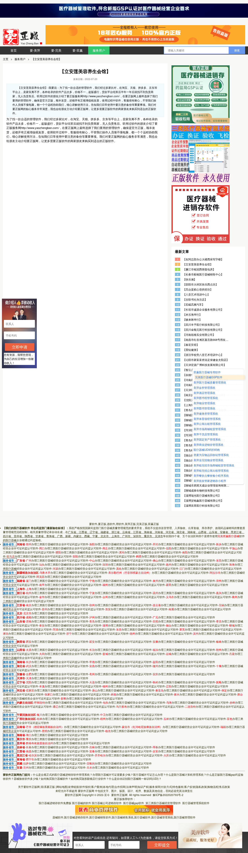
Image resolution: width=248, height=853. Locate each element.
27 (177, 390)
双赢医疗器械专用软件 (207, 372)
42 (177, 465)
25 (177, 380)
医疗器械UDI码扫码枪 (207, 450)
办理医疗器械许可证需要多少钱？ (112, 774)
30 (177, 405)
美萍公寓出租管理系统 (207, 424)
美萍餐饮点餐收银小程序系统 (211, 475)
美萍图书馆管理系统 (206, 398)
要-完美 (56, 50)
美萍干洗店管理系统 (206, 434)
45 (177, 480)
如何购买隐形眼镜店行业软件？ (90, 779)
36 (177, 435)
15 (177, 329)
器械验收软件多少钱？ (27, 779)
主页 (5, 59)
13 (177, 319)
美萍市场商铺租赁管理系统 (210, 429)
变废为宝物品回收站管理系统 (211, 455)
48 (177, 495)
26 (177, 385)
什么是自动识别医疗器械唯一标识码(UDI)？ (135, 779)
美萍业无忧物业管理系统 (208, 460)
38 (177, 445)
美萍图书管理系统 (204, 408)
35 (177, 430)
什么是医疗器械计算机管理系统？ (186, 774)
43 (177, 470)
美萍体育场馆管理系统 (207, 418)
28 (177, 395)
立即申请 (19, 347)
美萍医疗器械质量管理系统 (210, 382)
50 (177, 505)
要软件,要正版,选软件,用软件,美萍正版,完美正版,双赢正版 (124, 524)
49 (177, 500)
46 (177, 485)
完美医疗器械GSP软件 (208, 377)
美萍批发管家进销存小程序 (210, 480)
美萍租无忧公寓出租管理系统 (211, 470)
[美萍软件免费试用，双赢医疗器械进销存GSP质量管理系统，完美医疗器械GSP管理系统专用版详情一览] (124, 810)
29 (177, 400)
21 (177, 359)
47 (177, 490)
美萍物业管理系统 (204, 403)
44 (177, 475)
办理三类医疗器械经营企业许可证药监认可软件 (57, 544)
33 (177, 420)
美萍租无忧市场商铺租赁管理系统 (214, 465)
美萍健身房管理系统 (206, 413)
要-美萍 (35, 50)
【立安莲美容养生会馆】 (46, 59)
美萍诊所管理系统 (204, 387)
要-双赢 (77, 50)
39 (177, 450)
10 (177, 304)
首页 (13, 50)
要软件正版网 (86, 791)
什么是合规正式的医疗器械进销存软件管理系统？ (62, 774)
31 (177, 410)
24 (177, 375)
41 (177, 460)
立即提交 (162, 845)
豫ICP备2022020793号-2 (168, 795)
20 (177, 354)
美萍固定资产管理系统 (207, 439)
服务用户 (99, 50)
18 (177, 344)
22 (177, 364)
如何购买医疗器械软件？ (56, 779)
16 (177, 334)
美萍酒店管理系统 (204, 393)
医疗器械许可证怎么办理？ (149, 774)
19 (177, 349)
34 (177, 425)
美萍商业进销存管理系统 (208, 444)
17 (177, 339)
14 (177, 324)
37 (177, 440)
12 (177, 314)
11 (177, 309)
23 (177, 370)
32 (177, 415)
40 (177, 455)
